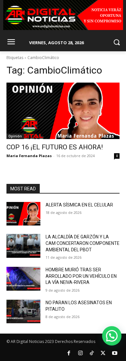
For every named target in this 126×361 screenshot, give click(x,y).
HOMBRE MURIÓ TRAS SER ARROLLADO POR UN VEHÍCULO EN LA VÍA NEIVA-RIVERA (81, 276)
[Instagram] (80, 353)
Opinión (15, 136)
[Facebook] (69, 353)
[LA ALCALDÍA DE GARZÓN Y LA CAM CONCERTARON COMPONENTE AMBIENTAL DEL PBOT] (23, 246)
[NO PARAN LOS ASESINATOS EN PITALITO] (23, 312)
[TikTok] (92, 353)
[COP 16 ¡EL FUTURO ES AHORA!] (63, 111)
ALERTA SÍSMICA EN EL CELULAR (79, 204)
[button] (111, 336)
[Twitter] (103, 353)
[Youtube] (115, 353)
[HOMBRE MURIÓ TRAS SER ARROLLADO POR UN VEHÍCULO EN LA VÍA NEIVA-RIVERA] (23, 279)
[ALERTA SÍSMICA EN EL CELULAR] (23, 214)
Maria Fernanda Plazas (29, 155)
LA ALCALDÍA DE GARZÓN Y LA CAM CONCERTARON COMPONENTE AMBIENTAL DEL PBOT (83, 243)
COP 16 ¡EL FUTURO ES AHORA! (54, 147)
